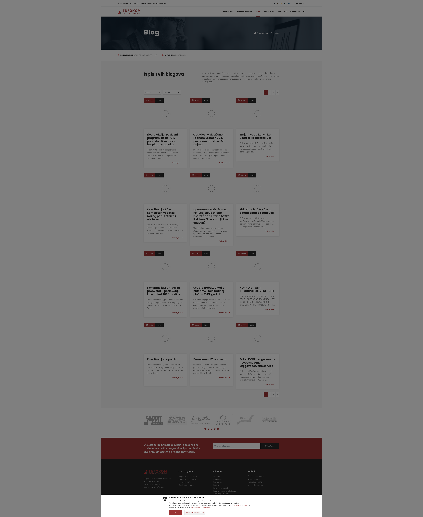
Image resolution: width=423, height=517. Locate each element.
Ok (176, 512)
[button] (195, 512)
